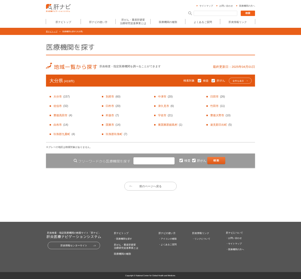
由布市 (60, 124)
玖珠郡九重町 (64, 134)
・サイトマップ (234, 243)
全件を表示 (238, 81)
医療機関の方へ (247, 6)
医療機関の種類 (168, 22)
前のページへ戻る (150, 186)
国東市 (113, 124)
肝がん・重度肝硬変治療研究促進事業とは (133, 21)
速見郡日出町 (221, 124)
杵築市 (112, 115)
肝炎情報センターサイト (73, 245)
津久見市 (166, 105)
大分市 (61, 96)
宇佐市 (165, 115)
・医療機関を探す (123, 238)
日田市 (217, 96)
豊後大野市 (220, 115)
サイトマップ (206, 6)
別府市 (113, 96)
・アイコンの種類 (168, 238)
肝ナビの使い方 (98, 22)
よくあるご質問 (203, 22)
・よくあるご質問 (168, 244)
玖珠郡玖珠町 (116, 134)
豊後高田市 (62, 115)
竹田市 (217, 105)
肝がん (202, 160)
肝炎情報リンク (238, 22)
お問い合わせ (226, 6)
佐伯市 (60, 105)
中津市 (165, 96)
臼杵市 (113, 105)
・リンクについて (201, 238)
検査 (187, 160)
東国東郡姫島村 (170, 124)
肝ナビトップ (63, 22)
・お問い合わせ (234, 238)
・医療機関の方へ (235, 249)
